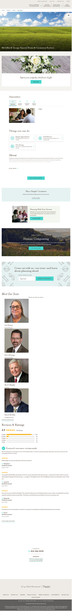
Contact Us (60, 1)
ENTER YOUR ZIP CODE (25, 275)
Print (68, 1)
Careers (22, 594)
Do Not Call (65, 594)
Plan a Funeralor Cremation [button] (34, 5)
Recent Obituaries (47, 5)
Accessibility (55, 594)
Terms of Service (44, 594)
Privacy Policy (31, 594)
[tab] (13, 103)
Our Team (19, 10)
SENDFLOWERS (67, 5)
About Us (6, 594)
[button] (68, 15)
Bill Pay (52, 1)
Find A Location (42, 1)
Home (3, 10)
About (13, 10)
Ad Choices (36, 597)
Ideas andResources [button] (56, 5)
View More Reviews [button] (8, 521)
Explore (8, 10)
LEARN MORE (36, 198)
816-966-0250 (37, 551)
